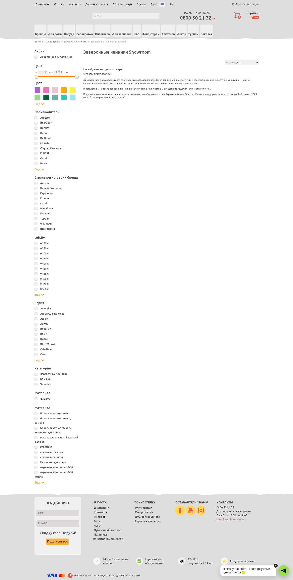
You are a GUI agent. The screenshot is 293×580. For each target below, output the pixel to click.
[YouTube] (191, 511)
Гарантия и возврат (148, 521)
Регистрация (250, 4)
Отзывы (59, 4)
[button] (283, 570)
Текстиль (168, 34)
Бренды (40, 34)
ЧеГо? (98, 525)
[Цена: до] (77, 77)
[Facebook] (180, 511)
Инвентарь (102, 34)
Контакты (75, 4)
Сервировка (84, 34)
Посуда (69, 34)
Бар (136, 34)
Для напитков (121, 34)
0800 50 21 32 (195, 18)
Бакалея (206, 34)
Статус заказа (144, 512)
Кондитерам (151, 34)
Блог (154, 4)
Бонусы (141, 4)
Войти (236, 4)
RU (162, 4)
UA (172, 4)
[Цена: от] (36, 77)
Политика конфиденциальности (108, 537)
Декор (181, 34)
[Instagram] (201, 511)
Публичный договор (107, 530)
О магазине (42, 4)
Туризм (193, 34)
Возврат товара (122, 4)
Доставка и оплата (97, 4)
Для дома (55, 34)
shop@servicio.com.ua (230, 519)
